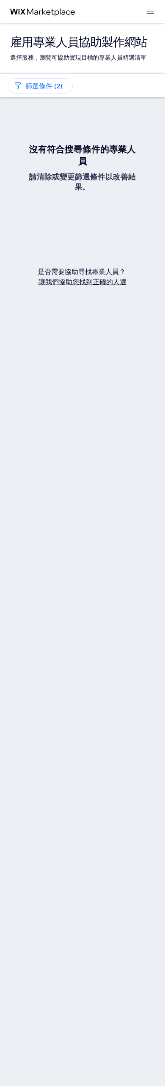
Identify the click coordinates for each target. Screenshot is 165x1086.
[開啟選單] (151, 11)
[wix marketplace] (42, 11)
